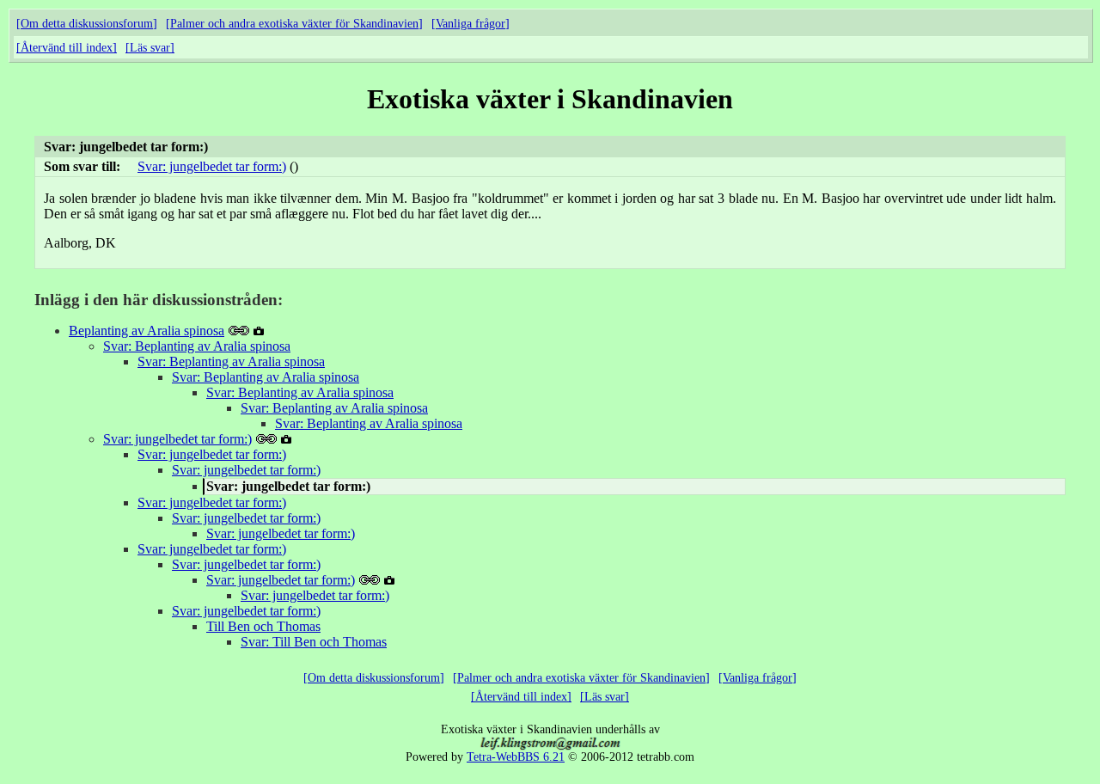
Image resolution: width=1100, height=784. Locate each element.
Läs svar (150, 47)
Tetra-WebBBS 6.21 (516, 756)
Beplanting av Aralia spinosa (146, 330)
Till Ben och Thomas (263, 626)
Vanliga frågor (470, 23)
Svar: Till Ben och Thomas (314, 641)
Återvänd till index (67, 47)
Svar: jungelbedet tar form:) (212, 166)
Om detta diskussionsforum (87, 23)
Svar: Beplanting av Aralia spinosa (196, 346)
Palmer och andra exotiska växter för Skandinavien (294, 23)
